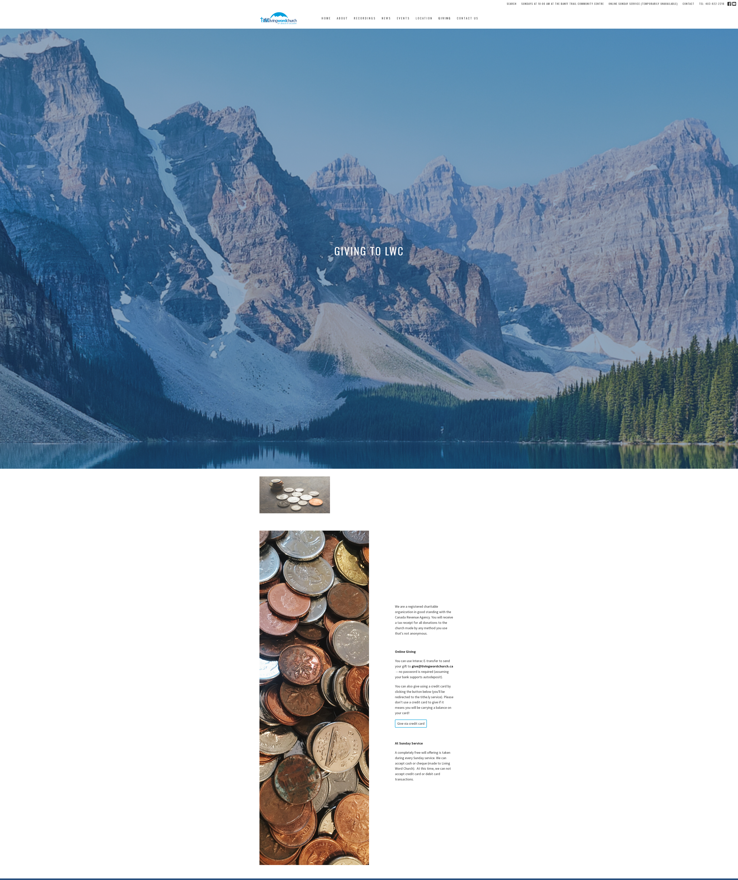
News (386, 18)
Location (424, 18)
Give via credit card (411, 723)
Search (512, 4)
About (342, 18)
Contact (688, 4)
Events (403, 18)
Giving (444, 18)
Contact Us (468, 18)
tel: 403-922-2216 (712, 4)
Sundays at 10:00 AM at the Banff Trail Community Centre (562, 4)
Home (326, 18)
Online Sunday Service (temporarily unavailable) (643, 4)
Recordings (365, 18)
